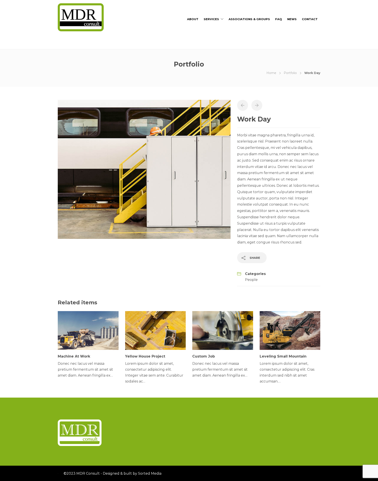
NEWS (292, 19)
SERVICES (211, 19)
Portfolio (290, 73)
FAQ (278, 19)
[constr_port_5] (144, 169)
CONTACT (310, 19)
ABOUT (192, 19)
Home (271, 73)
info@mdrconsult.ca (107, 42)
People (251, 280)
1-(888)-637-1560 (72, 42)
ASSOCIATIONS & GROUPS (249, 19)
